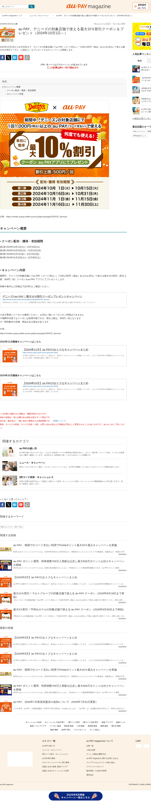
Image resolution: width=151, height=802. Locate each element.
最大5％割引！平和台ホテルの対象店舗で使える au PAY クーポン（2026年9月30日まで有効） (69, 609)
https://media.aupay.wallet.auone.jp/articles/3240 (40, 386)
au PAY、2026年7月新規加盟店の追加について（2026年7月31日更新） (55, 701)
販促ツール (120, 722)
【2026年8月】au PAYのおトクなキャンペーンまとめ (45, 653)
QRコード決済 (74, 722)
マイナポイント (80, 730)
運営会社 (89, 775)
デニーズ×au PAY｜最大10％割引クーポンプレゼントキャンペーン (42, 296)
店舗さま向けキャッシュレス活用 (55, 771)
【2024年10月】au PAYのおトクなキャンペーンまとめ (55, 383)
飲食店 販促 (69, 726)
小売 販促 (80, 726)
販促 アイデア (107, 722)
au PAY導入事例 (48, 758)
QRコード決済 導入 (91, 722)
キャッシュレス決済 (33, 722)
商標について (59, 421)
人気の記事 (90, 750)
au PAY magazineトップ (12, 16)
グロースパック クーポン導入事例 (55, 762)
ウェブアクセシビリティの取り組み (100, 762)
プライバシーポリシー (95, 767)
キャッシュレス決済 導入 (55, 722)
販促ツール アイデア (38, 726)
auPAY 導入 (66, 730)
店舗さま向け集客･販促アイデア (55, 767)
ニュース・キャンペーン (39, 16)
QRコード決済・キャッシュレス (36, 477)
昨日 (140, 61)
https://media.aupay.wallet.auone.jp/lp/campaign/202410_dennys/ (26, 299)
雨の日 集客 (116, 726)
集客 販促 (104, 726)
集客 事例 (54, 730)
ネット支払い (95, 730)
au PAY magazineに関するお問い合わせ (102, 758)
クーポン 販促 (55, 726)
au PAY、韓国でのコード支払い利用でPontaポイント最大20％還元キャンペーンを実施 (65, 545)
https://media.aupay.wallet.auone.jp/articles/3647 (40, 352)
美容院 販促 (92, 726)
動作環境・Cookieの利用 (96, 771)
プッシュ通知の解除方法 (96, 754)
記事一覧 (89, 746)
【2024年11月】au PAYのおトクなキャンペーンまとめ (55, 349)
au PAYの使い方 (28, 448)
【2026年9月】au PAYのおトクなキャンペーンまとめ (45, 577)
